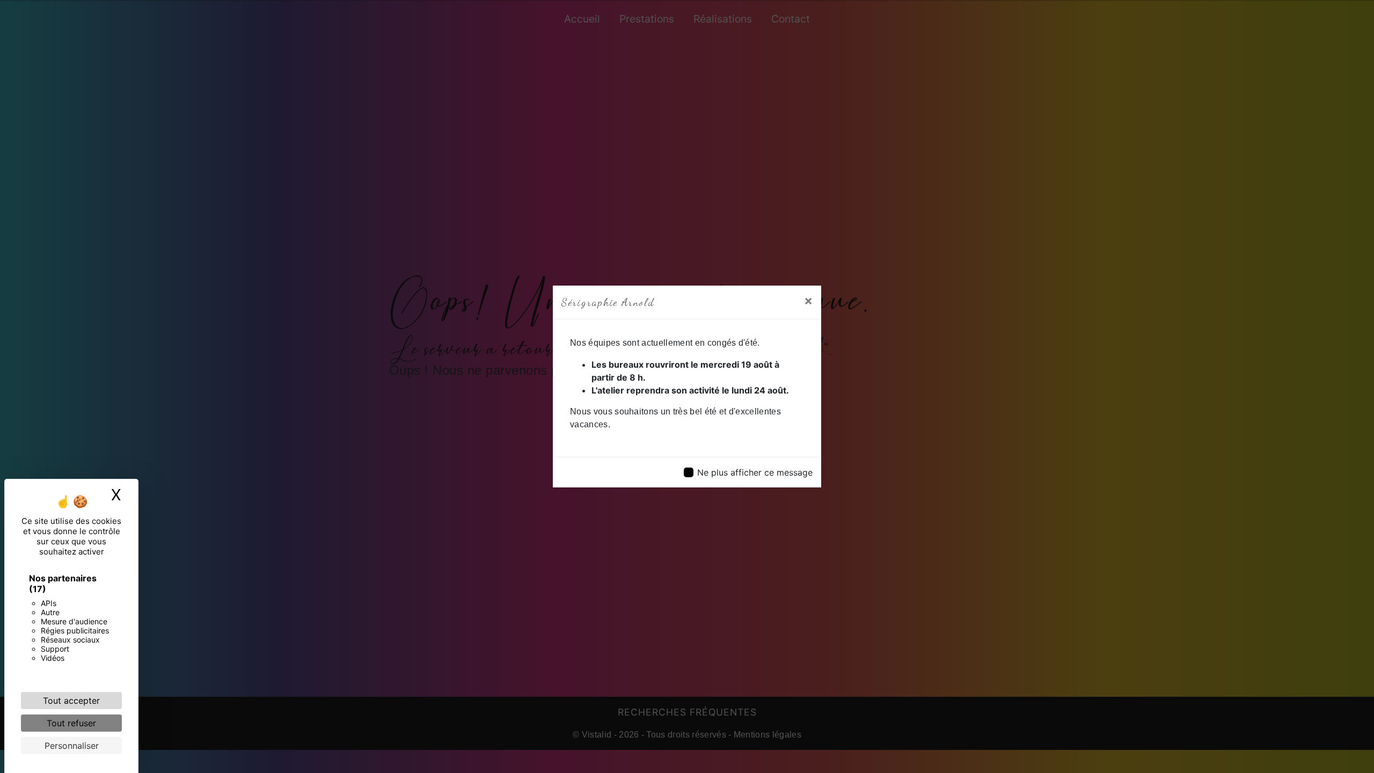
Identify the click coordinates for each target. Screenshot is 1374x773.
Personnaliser (72, 745)
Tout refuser (71, 723)
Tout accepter (71, 700)
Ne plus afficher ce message (755, 472)
